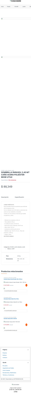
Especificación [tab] (19, 197)
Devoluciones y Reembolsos (9, 372)
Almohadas (6, 297)
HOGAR (16, 6)
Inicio (2, 6)
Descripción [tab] (5, 197)
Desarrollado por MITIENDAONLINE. (14, 379)
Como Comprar (6, 370)
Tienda (8, 6)
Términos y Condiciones (8, 375)
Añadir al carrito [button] (25, 285)
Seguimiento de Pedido (8, 368)
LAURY (13, 248)
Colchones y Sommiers (8, 277)
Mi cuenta (5, 365)
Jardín (23, 6)
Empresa (5, 353)
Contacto (5, 357)
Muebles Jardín (11, 170)
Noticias (5, 355)
